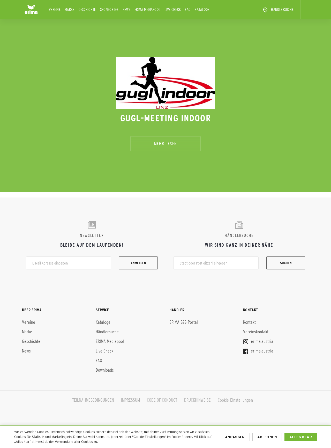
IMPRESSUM (130, 400)
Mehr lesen (165, 143)
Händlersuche (282, 9)
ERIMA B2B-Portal (183, 322)
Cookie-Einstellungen (235, 400)
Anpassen (235, 437)
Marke (69, 9)
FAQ (188, 9)
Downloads (105, 370)
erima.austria (261, 341)
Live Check (172, 9)
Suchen (286, 263)
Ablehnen (267, 437)
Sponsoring (109, 9)
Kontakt (249, 322)
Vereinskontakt (255, 331)
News (126, 9)
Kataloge (202, 9)
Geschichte (87, 9)
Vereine (55, 9)
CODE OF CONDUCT (162, 400)
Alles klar (300, 437)
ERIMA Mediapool (147, 9)
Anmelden (138, 263)
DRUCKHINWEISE (197, 400)
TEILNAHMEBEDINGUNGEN (93, 400)
